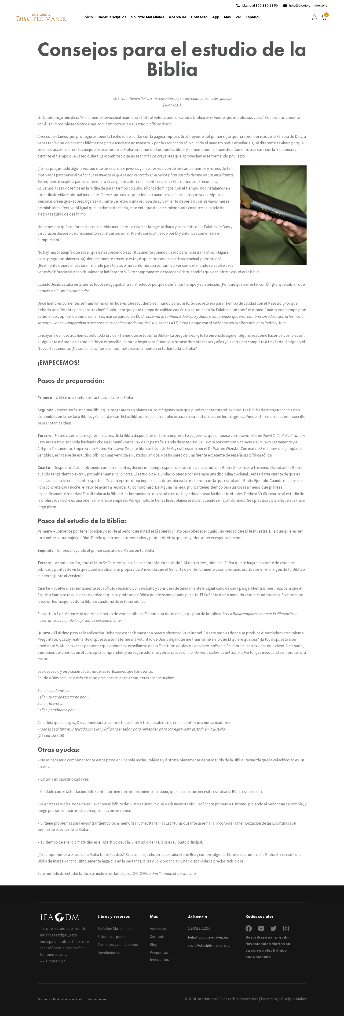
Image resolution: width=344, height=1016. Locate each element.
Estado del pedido (113, 937)
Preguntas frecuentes (159, 956)
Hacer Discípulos (112, 17)
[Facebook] (248, 928)
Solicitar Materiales (147, 17)
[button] (313, 17)
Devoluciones (109, 952)
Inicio (88, 17)
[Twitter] (273, 928)
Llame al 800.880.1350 (260, 5)
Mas (227, 17)
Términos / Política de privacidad (59, 999)
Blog (153, 945)
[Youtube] (261, 928)
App (215, 17)
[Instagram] (286, 928)
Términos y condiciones (118, 945)
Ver (238, 17)
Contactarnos (97, 999)
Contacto (199, 17)
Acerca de (177, 17)
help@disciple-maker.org (308, 5)
